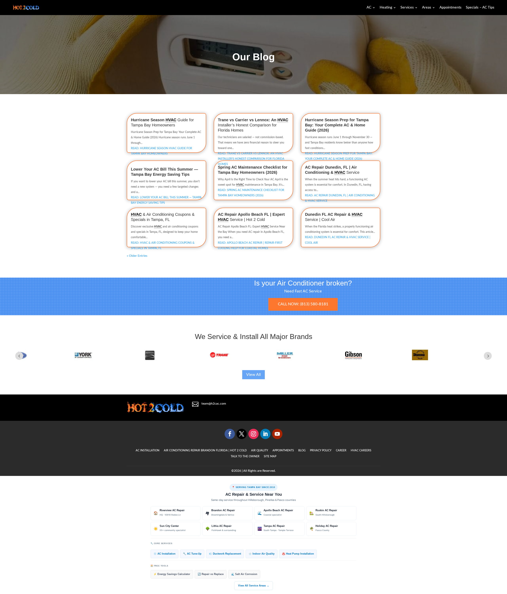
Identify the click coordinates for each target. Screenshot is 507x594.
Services (407, 7)
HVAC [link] (171, 120)
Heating (386, 7)
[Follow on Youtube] (277, 434)
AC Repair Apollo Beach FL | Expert (251, 214)
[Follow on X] (241, 434)
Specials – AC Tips (480, 7)
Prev (19, 356)
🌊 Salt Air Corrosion (244, 574)
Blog (302, 450)
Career (341, 450)
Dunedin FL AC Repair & (328, 214)
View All (253, 375)
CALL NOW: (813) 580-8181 (303, 304)
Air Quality (259, 450)
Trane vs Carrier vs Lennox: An (247, 120)
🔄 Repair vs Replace (211, 574)
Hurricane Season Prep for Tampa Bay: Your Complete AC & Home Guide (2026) (337, 125)
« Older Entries (137, 255)
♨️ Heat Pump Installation (298, 553)
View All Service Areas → (253, 585)
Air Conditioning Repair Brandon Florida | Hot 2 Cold (205, 450)
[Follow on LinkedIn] (265, 434)
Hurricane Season (148, 120)
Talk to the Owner (245, 456)
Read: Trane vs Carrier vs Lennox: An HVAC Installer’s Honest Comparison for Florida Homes (251, 159)
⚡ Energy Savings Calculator (171, 574)
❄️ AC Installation (164, 553)
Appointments (450, 7)
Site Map (270, 456)
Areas (426, 7)
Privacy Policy (321, 450)
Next (488, 356)
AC (369, 7)
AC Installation (147, 450)
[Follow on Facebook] (230, 434)
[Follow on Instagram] (253, 434)
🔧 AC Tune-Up (192, 553)
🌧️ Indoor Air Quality (261, 553)
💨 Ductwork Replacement (225, 553)
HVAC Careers (361, 450)
